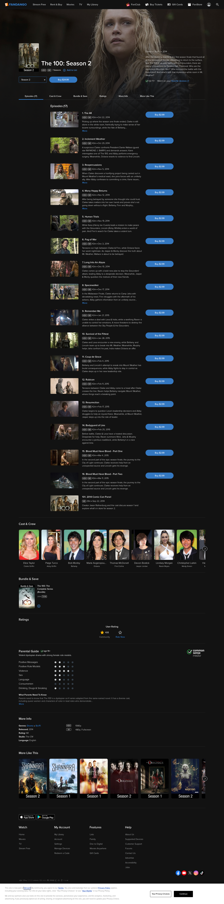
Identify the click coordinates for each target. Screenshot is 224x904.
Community (104, 637)
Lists (92, 834)
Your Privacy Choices (161, 894)
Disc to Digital (96, 844)
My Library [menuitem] (92, 4)
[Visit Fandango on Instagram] (196, 873)
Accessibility (131, 862)
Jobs (127, 867)
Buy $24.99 (63, 79)
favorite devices (179, 81)
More (84, 131)
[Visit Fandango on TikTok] (201, 873)
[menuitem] (175, 4)
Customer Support (133, 844)
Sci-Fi (38, 725)
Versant (27, 888)
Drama (30, 725)
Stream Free (24, 848)
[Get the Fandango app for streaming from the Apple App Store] (27, 817)
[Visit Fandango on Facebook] (178, 873)
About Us (129, 834)
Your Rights (87, 891)
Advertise (129, 858)
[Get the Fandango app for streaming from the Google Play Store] (45, 817)
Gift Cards (94, 853)
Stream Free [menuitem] (39, 4)
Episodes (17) (31, 96)
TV (20, 844)
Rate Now (120, 637)
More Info (123, 96)
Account (58, 839)
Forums (128, 848)
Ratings (103, 96)
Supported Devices (134, 839)
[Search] (217, 4)
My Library (59, 834)
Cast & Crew (55, 96)
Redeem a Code (61, 853)
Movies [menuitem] (70, 4)
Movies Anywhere (98, 848)
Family (93, 839)
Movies (22, 839)
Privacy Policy (104, 888)
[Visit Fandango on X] (190, 873)
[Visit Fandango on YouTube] (184, 873)
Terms (61, 888)
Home (22, 834)
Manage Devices (62, 848)
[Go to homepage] (16, 4)
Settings (58, 844)
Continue (183, 894)
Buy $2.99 (159, 114)
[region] (112, 894)
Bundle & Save (80, 96)
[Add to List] (38, 606)
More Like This (147, 96)
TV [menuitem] (80, 4)
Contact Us (130, 853)
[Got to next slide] (205, 549)
